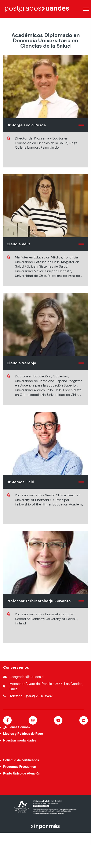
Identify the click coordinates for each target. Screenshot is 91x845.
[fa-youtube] (58, 720)
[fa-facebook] (7, 720)
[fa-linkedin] (83, 720)
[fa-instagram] (33, 720)
